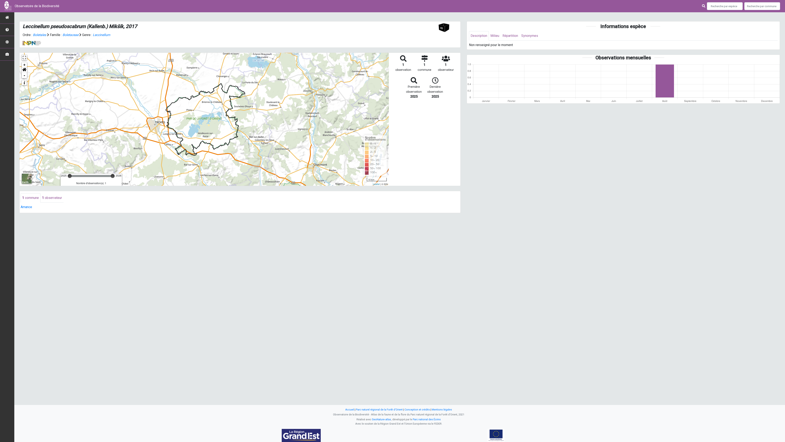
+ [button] (24, 65)
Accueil (349, 409)
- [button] (24, 75)
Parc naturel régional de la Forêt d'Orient (379, 409)
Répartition (510, 36)
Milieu (494, 36)
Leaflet (376, 184)
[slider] (70, 176)
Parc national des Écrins (427, 419)
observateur (52, 198)
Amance (26, 207)
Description (479, 36)
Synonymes (529, 36)
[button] (24, 70)
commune (30, 198)
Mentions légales (442, 409)
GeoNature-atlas (381, 419)
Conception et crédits (417, 409)
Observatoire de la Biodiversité (37, 6)
